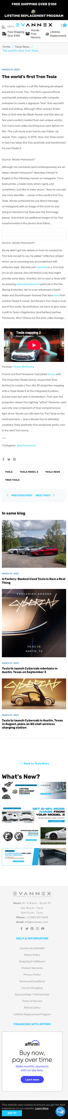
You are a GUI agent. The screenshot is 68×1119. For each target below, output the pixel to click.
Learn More (42, 1108)
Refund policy (32, 1007)
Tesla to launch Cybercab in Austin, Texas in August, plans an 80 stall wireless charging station (32, 724)
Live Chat (60, 1111)
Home (6, 46)
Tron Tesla (12, 480)
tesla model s (29, 472)
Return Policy (32, 955)
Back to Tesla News (36, 763)
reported (41, 267)
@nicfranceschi (26, 445)
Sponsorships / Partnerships (32, 994)
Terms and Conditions (32, 981)
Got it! (12, 1113)
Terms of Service (32, 1001)
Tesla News (22, 46)
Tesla (9, 472)
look (56, 295)
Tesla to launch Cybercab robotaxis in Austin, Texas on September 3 (29, 670)
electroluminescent (27, 284)
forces (51, 374)
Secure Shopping (32, 988)
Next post (43, 495)
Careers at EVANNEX (32, 948)
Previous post (21, 495)
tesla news (52, 472)
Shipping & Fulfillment (32, 961)
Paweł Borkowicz (23, 366)
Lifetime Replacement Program (32, 1014)
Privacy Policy (32, 974)
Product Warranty (32, 968)
